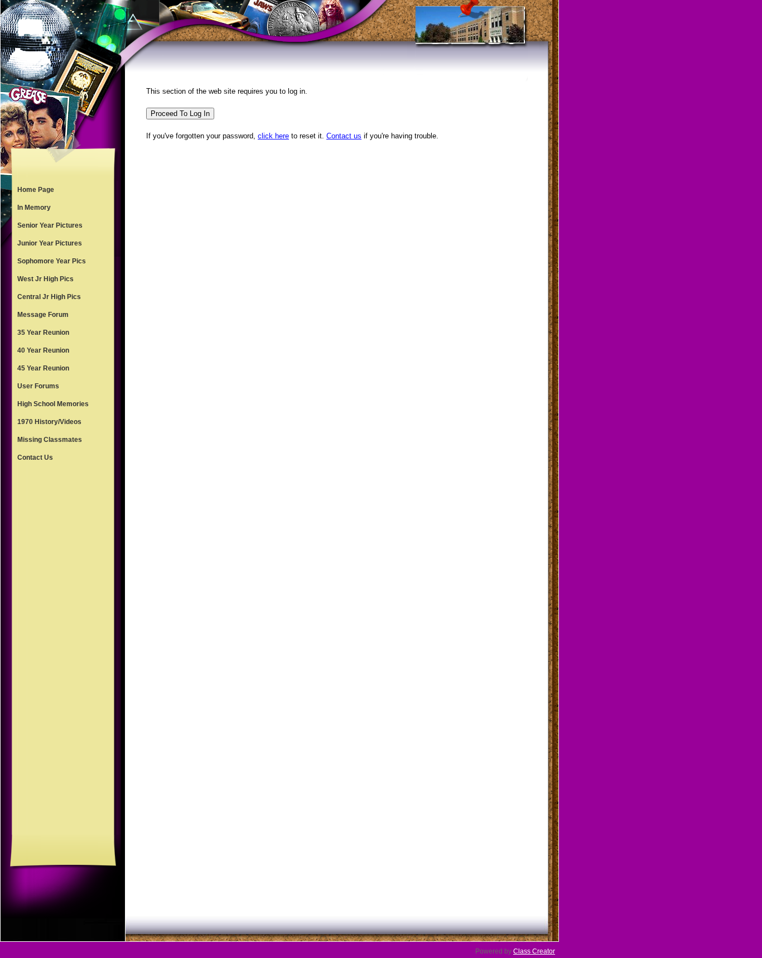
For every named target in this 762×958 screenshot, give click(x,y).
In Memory (34, 207)
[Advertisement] (63, 650)
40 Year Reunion (43, 350)
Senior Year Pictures (50, 225)
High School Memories (53, 404)
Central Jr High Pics (49, 297)
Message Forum (43, 315)
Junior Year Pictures (49, 243)
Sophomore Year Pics (51, 261)
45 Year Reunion (43, 368)
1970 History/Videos (49, 422)
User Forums (38, 386)
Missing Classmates (49, 440)
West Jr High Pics (45, 279)
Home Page (35, 190)
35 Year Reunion (43, 332)
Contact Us (35, 457)
